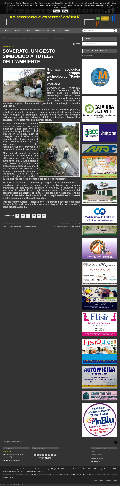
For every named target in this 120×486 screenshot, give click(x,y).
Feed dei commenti (97, 458)
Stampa (77, 44)
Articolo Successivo (69, 224)
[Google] (28, 216)
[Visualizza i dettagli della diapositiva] (99, 109)
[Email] (44, 216)
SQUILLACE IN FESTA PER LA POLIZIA (67, 226)
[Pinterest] (39, 216)
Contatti (67, 30)
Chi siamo (17, 30)
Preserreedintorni (87, 55)
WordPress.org (95, 461)
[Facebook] (17, 216)
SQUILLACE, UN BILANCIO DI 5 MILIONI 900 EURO (19, 226)
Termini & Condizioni (105, 480)
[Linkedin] (34, 216)
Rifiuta (65, 11)
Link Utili (56, 30)
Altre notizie (14, 38)
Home (7, 30)
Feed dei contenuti (96, 455)
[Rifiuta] (117, 7)
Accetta (57, 11)
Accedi (93, 451)
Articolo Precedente (13, 224)
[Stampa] (74, 44)
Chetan (12, 484)
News (28, 30)
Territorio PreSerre (42, 30)
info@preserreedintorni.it (12, 460)
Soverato (23, 38)
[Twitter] (23, 216)
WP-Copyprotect (20, 484)
